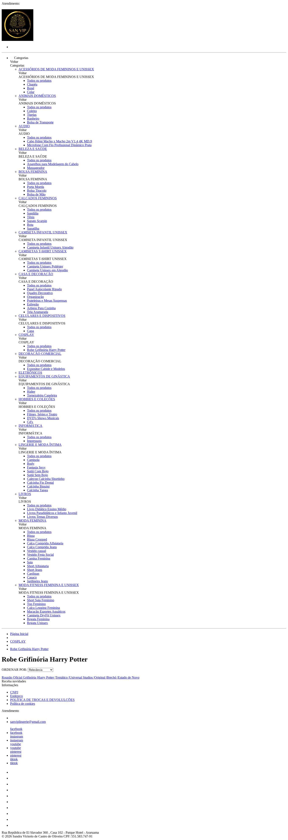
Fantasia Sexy (36, 467)
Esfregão (33, 304)
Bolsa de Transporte (40, 122)
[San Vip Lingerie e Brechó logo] (17, 40)
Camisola (33, 460)
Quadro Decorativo (40, 293)
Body (30, 463)
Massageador (35, 168)
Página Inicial (19, 634)
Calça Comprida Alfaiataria (45, 543)
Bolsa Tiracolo (36, 190)
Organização (35, 297)
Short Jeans (34, 570)
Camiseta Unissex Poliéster (45, 266)
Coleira (32, 111)
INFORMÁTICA (30, 425)
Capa (30, 331)
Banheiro (33, 118)
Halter (31, 391)
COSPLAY (26, 334)
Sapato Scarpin (37, 221)
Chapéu (32, 84)
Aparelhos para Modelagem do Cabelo (52, 164)
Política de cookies (22, 703)
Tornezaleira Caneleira (42, 395)
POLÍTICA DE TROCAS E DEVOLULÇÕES (42, 700)
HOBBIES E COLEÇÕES (37, 399)
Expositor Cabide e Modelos (46, 369)
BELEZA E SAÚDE (33, 149)
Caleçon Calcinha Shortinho (46, 479)
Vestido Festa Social (40, 554)
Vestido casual (36, 551)
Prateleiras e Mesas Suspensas (47, 300)
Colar (30, 92)
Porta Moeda (35, 187)
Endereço (16, 696)
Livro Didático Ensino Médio (46, 509)
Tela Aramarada (37, 312)
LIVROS (25, 494)
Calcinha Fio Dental (40, 482)
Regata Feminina (38, 619)
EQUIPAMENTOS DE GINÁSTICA (44, 376)
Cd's (30, 422)
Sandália (32, 213)
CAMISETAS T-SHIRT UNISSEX (43, 251)
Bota (30, 224)
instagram (16, 736)
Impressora (34, 441)
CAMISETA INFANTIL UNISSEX (43, 232)
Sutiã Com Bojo (37, 471)
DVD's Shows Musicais (43, 418)
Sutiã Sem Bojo (37, 475)
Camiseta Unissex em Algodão (47, 270)
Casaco (32, 577)
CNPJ (14, 692)
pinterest (15, 751)
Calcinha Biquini (38, 486)
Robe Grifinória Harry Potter (46, 350)
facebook (16, 729)
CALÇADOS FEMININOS (38, 198)
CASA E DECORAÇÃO (36, 274)
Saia (30, 562)
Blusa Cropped (37, 539)
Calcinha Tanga (37, 490)
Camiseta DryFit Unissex (44, 615)
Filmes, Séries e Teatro (42, 414)
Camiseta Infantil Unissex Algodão (50, 247)
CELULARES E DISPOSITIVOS (42, 316)
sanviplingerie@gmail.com (28, 721)
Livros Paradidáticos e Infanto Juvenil (52, 513)
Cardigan (33, 573)
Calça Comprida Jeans (42, 547)
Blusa (31, 535)
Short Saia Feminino (40, 600)
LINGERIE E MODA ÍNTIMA (40, 444)
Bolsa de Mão (36, 194)
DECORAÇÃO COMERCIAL (40, 353)
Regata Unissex (37, 623)
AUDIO (24, 126)
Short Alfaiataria (38, 566)
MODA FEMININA (32, 520)
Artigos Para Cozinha (41, 308)
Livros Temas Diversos (42, 516)
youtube (15, 744)
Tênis (30, 217)
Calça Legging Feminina (43, 608)
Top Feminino (36, 604)
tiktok (14, 759)
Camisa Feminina (38, 558)
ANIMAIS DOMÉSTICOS (37, 96)
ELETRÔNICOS (30, 372)
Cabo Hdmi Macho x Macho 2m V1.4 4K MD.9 (59, 141)
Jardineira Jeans (37, 581)
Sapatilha (33, 228)
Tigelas (31, 115)
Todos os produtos (39, 80)
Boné (30, 88)
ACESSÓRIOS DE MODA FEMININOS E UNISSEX (56, 69)
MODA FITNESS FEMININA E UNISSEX (49, 585)
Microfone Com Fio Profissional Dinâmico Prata (59, 145)
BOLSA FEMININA (33, 171)
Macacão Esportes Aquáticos (46, 611)
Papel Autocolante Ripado (44, 289)
